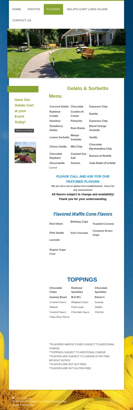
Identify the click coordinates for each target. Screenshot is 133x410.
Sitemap (27, 398)
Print (18, 398)
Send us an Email (24, 130)
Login (118, 398)
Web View (115, 401)
